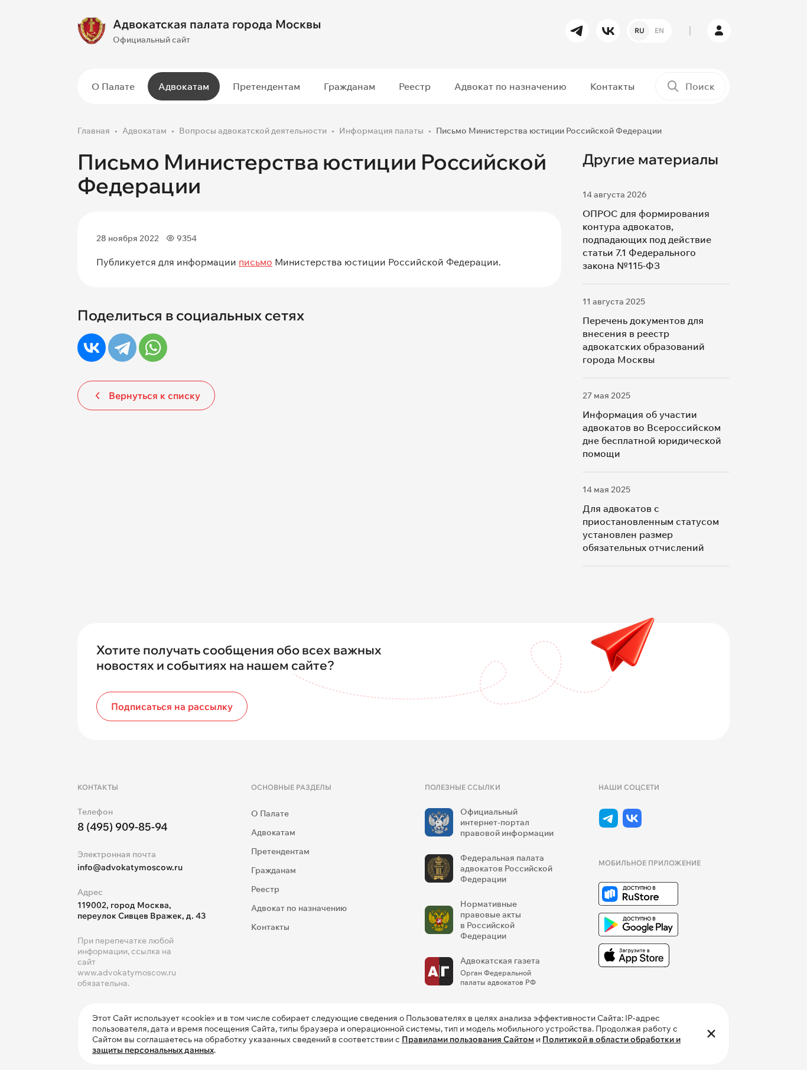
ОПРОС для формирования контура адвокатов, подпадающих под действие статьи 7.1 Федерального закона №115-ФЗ (647, 239)
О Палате (113, 86)
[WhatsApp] (153, 347)
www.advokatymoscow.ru (126, 972)
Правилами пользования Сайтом (468, 1039)
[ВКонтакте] (91, 347)
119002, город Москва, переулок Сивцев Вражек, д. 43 (141, 910)
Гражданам (349, 86)
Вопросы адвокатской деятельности (253, 130)
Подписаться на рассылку (172, 706)
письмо (255, 262)
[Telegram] (122, 347)
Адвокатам (183, 86)
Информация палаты (381, 130)
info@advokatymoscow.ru (130, 867)
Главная (93, 130)
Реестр (415, 86)
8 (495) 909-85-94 (122, 827)
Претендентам (266, 86)
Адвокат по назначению (510, 86)
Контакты (612, 86)
